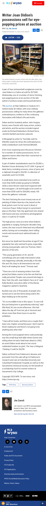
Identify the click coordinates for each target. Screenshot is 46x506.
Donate (39, 3)
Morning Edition (27, 385)
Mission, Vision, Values (11, 483)
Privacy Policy (8, 460)
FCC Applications (10, 469)
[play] (3, 503)
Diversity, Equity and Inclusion (14, 474)
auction (9, 106)
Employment (8, 451)
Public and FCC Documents (13, 456)
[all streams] (43, 503)
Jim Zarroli (13, 28)
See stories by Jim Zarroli (24, 414)
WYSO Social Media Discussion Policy (16, 479)
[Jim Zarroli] (7, 403)
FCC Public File (9, 465)
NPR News (12, 385)
